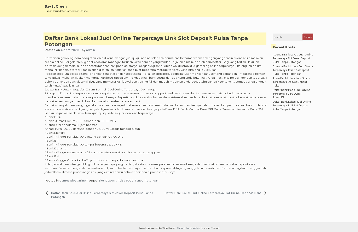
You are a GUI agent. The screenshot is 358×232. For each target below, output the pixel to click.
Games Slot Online (72, 180)
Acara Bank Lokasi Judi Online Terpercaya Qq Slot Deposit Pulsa (291, 82)
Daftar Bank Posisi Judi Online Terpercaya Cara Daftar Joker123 (291, 93)
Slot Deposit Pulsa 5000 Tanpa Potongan (129, 180)
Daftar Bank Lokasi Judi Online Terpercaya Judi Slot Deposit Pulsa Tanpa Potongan (292, 105)
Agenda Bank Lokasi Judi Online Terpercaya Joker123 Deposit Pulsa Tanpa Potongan (293, 70)
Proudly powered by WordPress (157, 228)
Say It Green (56, 6)
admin (90, 50)
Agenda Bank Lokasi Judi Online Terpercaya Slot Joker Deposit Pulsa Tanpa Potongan (293, 58)
